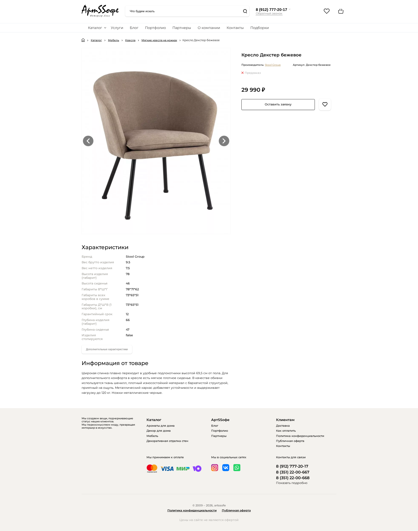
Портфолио (155, 28)
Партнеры (181, 28)
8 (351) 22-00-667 (292, 472)
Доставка (283, 425)
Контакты (235, 28)
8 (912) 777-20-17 (271, 9)
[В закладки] (325, 104)
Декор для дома (159, 430)
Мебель (152, 436)
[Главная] (83, 40)
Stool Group (273, 64)
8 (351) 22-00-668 (293, 478)
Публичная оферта (290, 441)
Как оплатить (286, 430)
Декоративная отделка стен (167, 441)
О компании (209, 28)
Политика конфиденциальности (300, 436)
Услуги (117, 28)
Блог (134, 28)
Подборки (259, 28)
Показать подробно (291, 483)
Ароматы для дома (161, 425)
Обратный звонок (269, 13)
